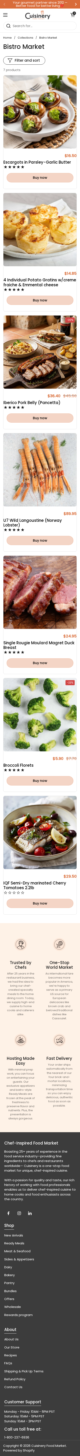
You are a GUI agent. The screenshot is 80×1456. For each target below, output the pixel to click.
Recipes (10, 1355)
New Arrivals (13, 1235)
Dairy (8, 1267)
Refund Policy (14, 1379)
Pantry (9, 1283)
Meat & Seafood (17, 1251)
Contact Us (13, 1387)
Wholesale (12, 1307)
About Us (11, 1339)
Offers (9, 1299)
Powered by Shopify (19, 1450)
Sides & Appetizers (19, 1259)
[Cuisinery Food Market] (38, 15)
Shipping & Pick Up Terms (24, 1371)
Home (7, 37)
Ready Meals (14, 1243)
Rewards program (18, 1315)
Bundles (10, 1291)
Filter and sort (27, 60)
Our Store (11, 1347)
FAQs (8, 1363)
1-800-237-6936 (16, 1437)
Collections (25, 37)
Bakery (9, 1275)
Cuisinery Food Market (48, 1445)
